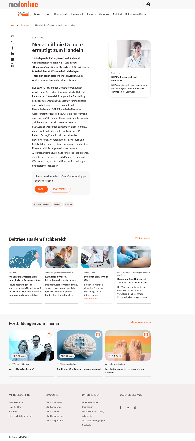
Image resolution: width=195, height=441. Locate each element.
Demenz (57, 204)
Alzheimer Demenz (42, 204)
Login (41, 189)
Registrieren (60, 189)
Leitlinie (68, 204)
